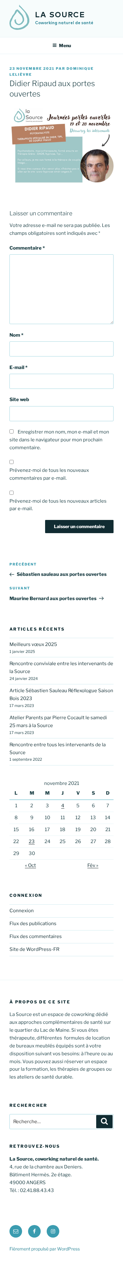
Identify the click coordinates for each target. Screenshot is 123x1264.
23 (32, 841)
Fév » (92, 865)
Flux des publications (32, 923)
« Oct (30, 865)
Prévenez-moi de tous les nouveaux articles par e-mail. (58, 505)
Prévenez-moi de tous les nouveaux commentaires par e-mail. (49, 474)
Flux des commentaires (35, 936)
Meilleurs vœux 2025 (33, 644)
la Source (60, 15)
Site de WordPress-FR (34, 949)
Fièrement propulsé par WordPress (44, 1248)
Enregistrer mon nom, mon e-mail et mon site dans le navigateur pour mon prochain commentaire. (59, 439)
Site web (19, 399)
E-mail (18, 367)
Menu (65, 45)
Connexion (21, 911)
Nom (16, 335)
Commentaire (27, 248)
